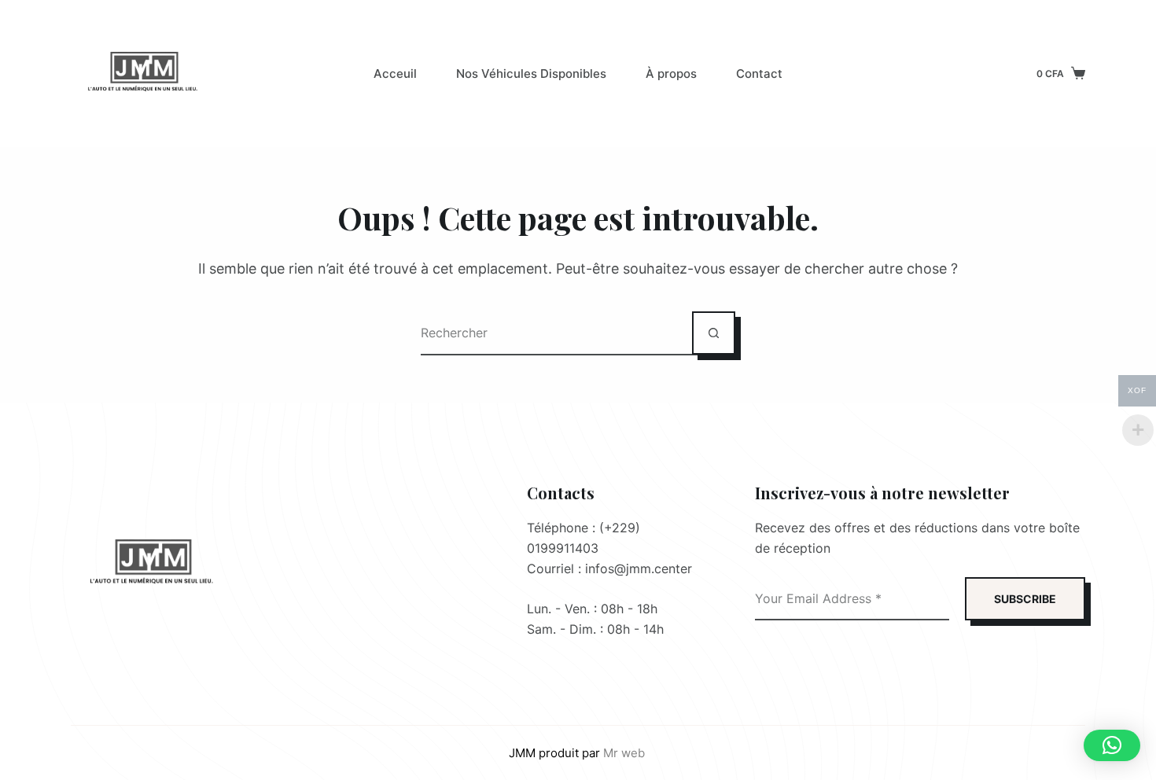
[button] (1112, 745)
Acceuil (395, 73)
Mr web (625, 752)
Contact (759, 73)
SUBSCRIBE (1025, 598)
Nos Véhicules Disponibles (531, 73)
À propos (671, 73)
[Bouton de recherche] (713, 333)
